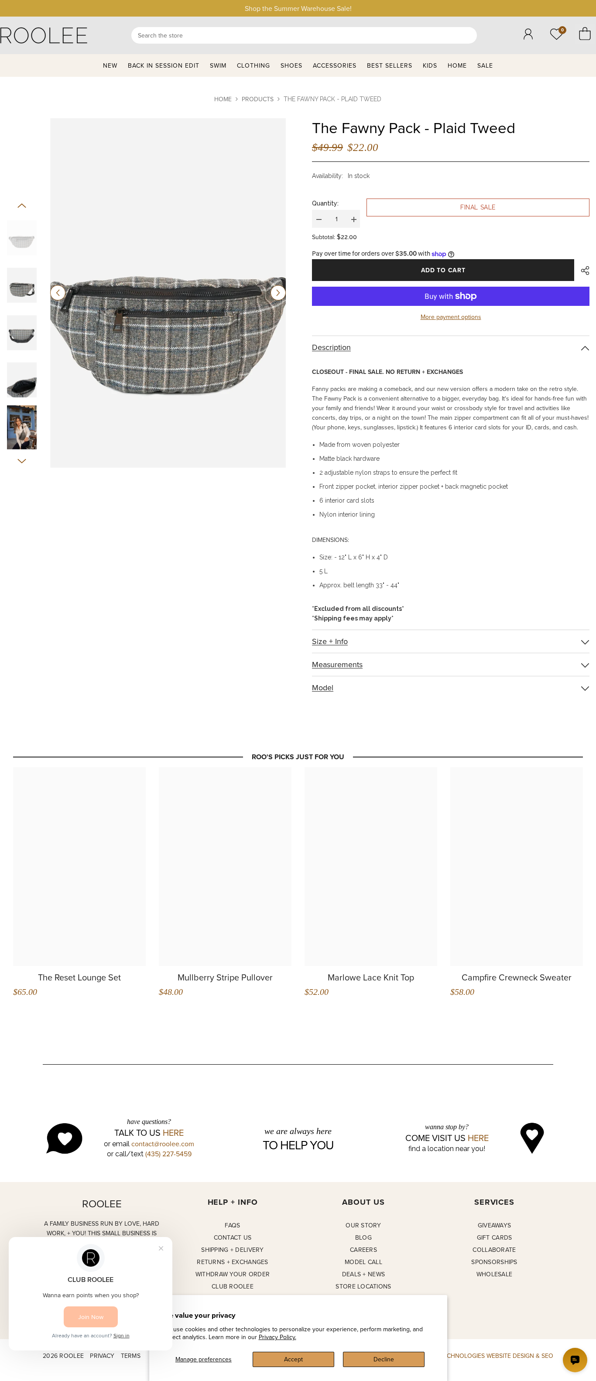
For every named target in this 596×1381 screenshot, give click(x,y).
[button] (57, 293)
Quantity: (325, 203)
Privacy (102, 1355)
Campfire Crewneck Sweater (517, 977)
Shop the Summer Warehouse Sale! (298, 8)
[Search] (304, 35)
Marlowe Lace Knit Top (371, 977)
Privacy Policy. (277, 1337)
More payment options (451, 316)
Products (258, 99)
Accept (293, 1359)
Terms (130, 1355)
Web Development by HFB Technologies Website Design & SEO (455, 1355)
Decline (383, 1359)
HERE (173, 1133)
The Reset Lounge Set (79, 977)
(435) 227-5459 (168, 1153)
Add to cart (443, 270)
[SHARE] (581, 270)
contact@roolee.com (162, 1143)
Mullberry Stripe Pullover (225, 977)
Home (223, 99)
